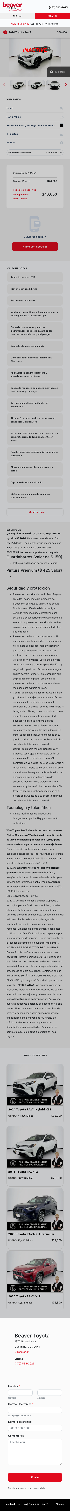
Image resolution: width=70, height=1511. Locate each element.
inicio (13, 24)
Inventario (23, 24)
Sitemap (58, 1504)
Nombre (14, 1386)
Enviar (35, 1477)
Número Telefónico (20, 1421)
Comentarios (16, 1435)
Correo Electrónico (21, 1404)
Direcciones (22, 1351)
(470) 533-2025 (58, 7)
